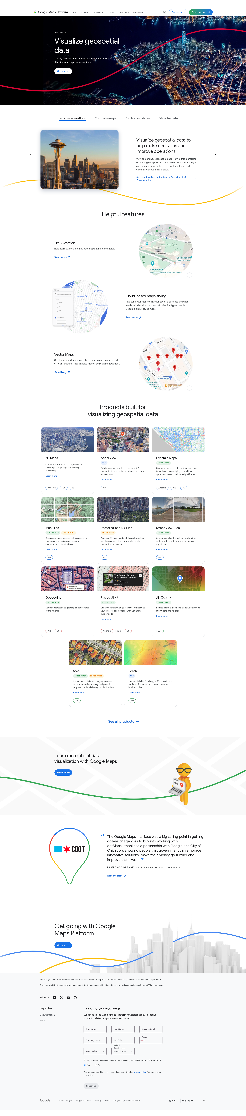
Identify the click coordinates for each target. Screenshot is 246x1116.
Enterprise (69, 533)
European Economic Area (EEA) (138, 985)
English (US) (187, 1100)
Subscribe (91, 1086)
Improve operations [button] (72, 118)
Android (52, 488)
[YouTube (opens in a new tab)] (68, 997)
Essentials (163, 463)
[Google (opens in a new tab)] (45, 1100)
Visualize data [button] (168, 118)
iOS (63, 488)
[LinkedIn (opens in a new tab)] (54, 997)
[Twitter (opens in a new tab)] (61, 997)
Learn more (51, 476)
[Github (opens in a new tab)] (75, 997)
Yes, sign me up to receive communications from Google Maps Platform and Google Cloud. (122, 1060)
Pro (104, 463)
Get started (63, 71)
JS (73, 488)
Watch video (63, 772)
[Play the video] (189, 275)
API (104, 488)
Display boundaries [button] (138, 118)
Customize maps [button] (105, 118)
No (99, 1065)
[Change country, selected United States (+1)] (142, 1040)
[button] (31, 154)
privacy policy (140, 1072)
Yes (88, 1065)
